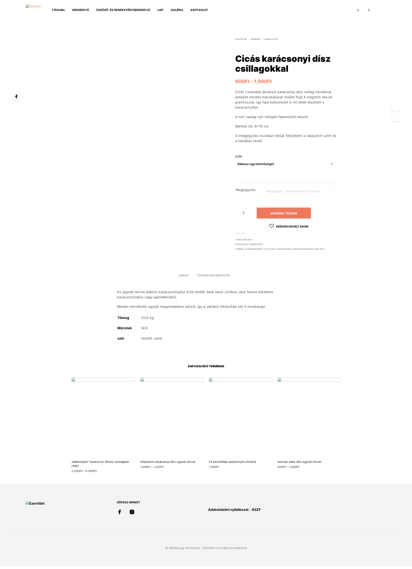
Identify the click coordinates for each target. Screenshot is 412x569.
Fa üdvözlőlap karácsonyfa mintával (232, 461)
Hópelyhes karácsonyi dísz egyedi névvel (167, 461)
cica (267, 249)
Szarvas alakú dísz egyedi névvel (299, 461)
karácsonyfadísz (303, 249)
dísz (273, 249)
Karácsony (271, 39)
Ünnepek (256, 39)
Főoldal (58, 10)
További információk (213, 275)
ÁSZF (256, 509)
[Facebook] (16, 96)
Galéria (177, 10)
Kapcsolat (199, 10)
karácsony (284, 249)
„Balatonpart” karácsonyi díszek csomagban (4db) (100, 463)
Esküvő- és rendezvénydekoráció (123, 10)
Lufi (161, 10)
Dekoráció (80, 10)
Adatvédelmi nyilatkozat (228, 509)
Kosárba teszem (284, 213)
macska (319, 249)
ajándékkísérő (254, 249)
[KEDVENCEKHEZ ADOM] (107, 453)
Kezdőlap (241, 39)
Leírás (184, 275)
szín (238, 156)
